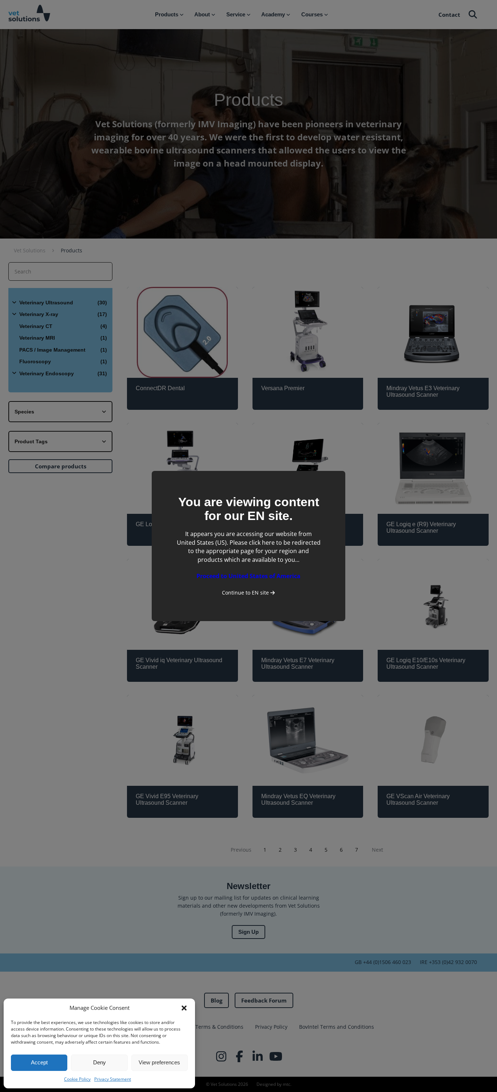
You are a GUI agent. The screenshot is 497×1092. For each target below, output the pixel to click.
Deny (99, 1062)
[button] (184, 1008)
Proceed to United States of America (248, 576)
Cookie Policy (77, 1079)
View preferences (159, 1062)
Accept (39, 1062)
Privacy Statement (112, 1079)
